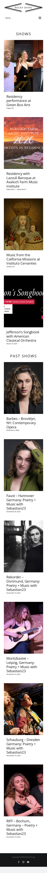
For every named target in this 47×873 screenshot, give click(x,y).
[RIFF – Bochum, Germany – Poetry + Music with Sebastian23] (23, 790)
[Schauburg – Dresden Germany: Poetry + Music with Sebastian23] (23, 708)
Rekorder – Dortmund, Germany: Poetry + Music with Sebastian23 (23, 582)
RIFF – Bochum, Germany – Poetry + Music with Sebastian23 (21, 826)
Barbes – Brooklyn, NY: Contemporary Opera (21, 421)
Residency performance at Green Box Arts (18, 99)
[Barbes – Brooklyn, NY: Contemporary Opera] (23, 387)
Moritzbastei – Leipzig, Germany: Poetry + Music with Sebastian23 (21, 663)
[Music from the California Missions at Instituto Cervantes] (23, 223)
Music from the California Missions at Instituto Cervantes (23, 258)
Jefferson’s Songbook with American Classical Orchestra (22, 335)
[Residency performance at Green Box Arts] (23, 65)
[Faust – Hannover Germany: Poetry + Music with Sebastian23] (23, 464)
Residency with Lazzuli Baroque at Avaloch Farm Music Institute (22, 179)
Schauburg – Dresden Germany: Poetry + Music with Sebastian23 (23, 745)
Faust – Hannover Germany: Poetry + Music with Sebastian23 (21, 501)
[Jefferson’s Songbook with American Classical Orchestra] (23, 301)
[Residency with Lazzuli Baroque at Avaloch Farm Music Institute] (23, 142)
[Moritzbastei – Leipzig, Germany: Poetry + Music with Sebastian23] (23, 627)
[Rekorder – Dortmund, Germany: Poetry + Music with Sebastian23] (23, 546)
